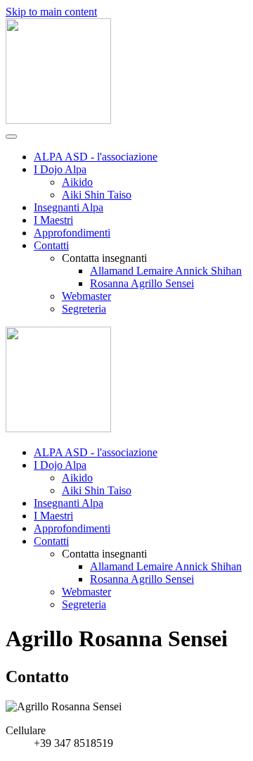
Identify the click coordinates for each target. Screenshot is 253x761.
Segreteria (84, 309)
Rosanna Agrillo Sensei (142, 283)
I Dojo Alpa (60, 169)
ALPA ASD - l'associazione (95, 157)
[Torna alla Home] (58, 120)
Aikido (77, 182)
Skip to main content (51, 12)
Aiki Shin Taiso (96, 195)
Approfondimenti (72, 233)
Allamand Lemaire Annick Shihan (166, 271)
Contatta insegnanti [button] (104, 554)
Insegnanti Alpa (68, 207)
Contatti (51, 245)
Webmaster (86, 296)
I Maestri (53, 220)
